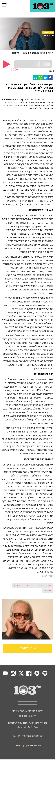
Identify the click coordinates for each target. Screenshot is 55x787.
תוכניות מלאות (37, 53)
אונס (40, 585)
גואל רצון (29, 585)
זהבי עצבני (48, 32)
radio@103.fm (27, 716)
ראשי (50, 53)
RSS (24, 53)
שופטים (17, 585)
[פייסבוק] (50, 77)
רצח (49, 585)
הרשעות (48, 590)
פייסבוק (15, 53)
